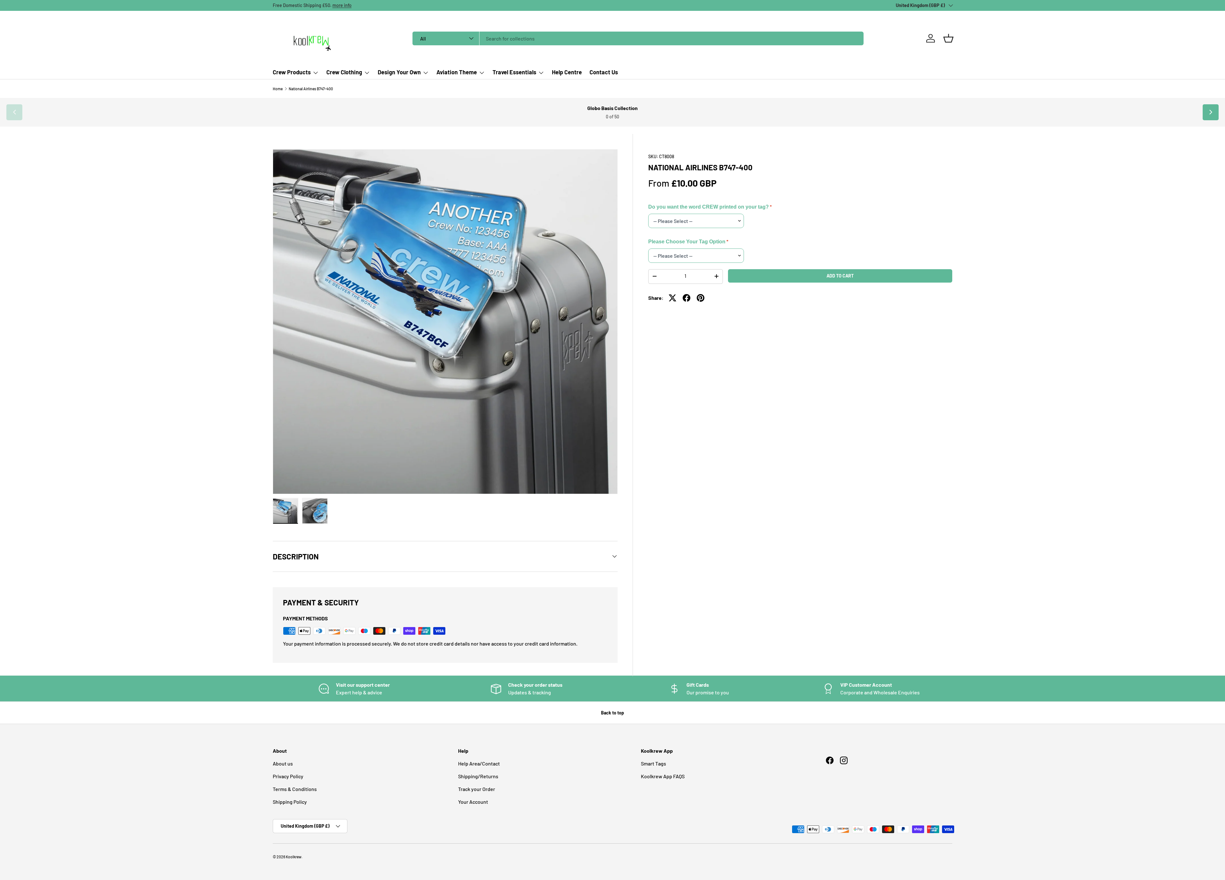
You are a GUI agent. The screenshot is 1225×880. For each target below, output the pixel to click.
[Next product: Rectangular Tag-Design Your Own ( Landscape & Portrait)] (1211, 112)
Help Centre (567, 72)
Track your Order (476, 789)
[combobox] (638, 38)
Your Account (473, 802)
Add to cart (840, 275)
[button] (948, 38)
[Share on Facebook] (686, 298)
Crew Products (292, 72)
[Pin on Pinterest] (701, 298)
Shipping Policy (290, 802)
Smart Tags (653, 763)
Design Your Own (399, 72)
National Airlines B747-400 (311, 89)
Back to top (612, 712)
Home (278, 89)
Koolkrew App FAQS (663, 776)
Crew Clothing (344, 72)
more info (342, 5)
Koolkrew (293, 856)
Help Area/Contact (479, 763)
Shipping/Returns (478, 776)
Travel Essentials (514, 72)
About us (283, 763)
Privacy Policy (288, 776)
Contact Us (604, 72)
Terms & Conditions (295, 789)
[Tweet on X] (672, 298)
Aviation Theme (456, 72)
